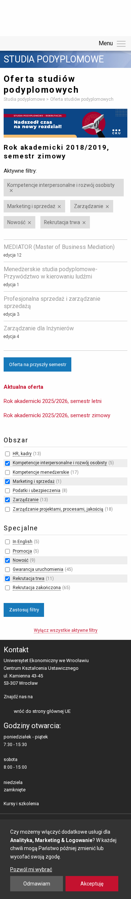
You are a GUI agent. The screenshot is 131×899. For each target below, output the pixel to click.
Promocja (22, 551)
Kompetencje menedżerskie (41, 472)
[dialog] (65, 859)
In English (22, 541)
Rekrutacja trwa (62, 222)
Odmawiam (36, 884)
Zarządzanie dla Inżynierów (39, 328)
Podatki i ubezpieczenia (36, 490)
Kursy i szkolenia (21, 803)
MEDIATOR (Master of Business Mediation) (59, 246)
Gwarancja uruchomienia (38, 569)
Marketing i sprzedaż (31, 206)
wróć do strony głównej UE (42, 711)
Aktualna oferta (23, 387)
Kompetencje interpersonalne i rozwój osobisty (61, 185)
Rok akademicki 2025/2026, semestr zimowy (57, 415)
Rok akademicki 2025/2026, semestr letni (53, 401)
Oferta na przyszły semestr (37, 364)
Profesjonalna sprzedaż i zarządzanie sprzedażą (52, 302)
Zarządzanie (88, 206)
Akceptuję (91, 884)
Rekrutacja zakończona (37, 587)
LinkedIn (51, 697)
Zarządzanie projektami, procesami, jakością (58, 509)
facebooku (40, 697)
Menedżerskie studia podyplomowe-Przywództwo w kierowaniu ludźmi (51, 273)
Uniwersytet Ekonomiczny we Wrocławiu (40, 16)
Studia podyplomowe (54, 59)
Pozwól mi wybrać (31, 869)
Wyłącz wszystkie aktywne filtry (66, 630)
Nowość (16, 222)
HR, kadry (22, 453)
